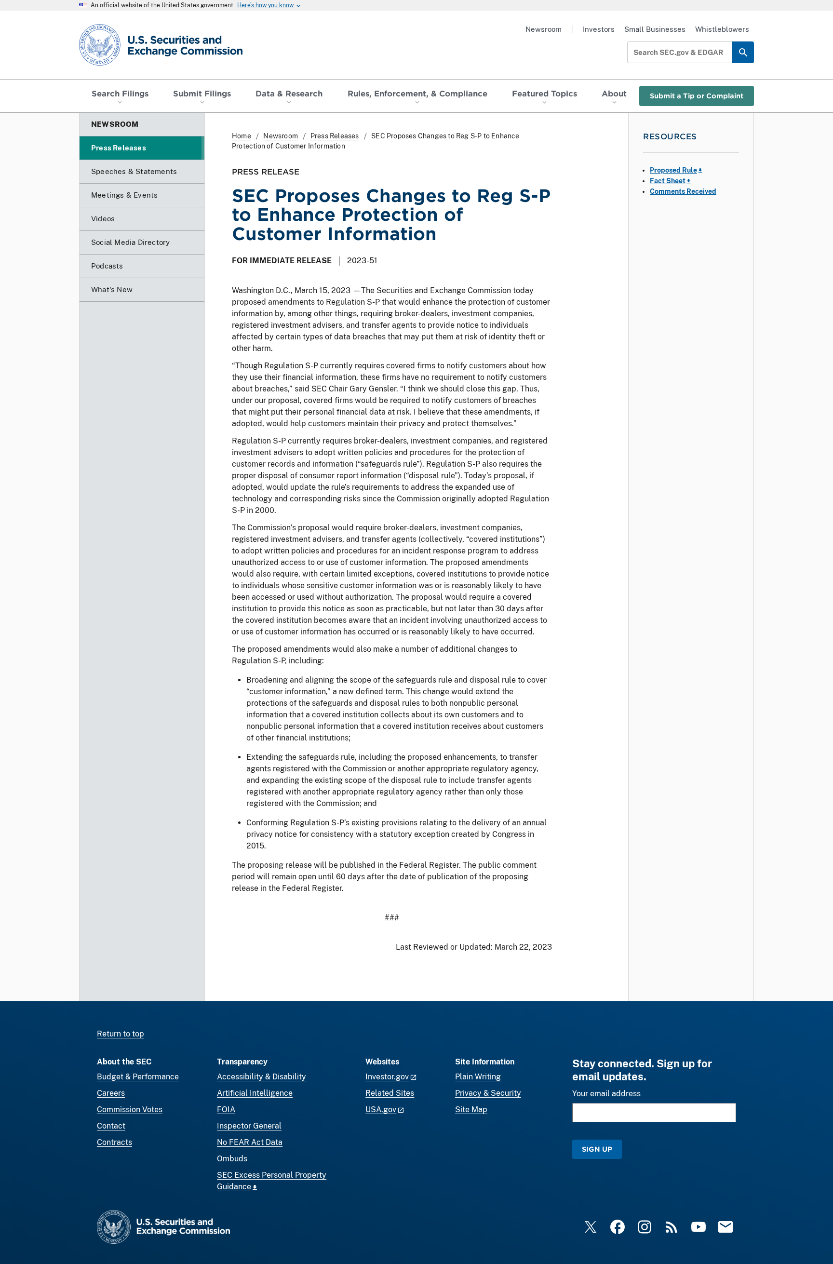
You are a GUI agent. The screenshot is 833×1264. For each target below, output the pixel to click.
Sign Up (597, 1149)
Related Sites (389, 1093)
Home (241, 136)
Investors (599, 29)
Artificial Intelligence (255, 1093)
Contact (111, 1125)
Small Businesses (654, 29)
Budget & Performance (138, 1076)
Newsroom (543, 29)
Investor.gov (387, 1076)
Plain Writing (478, 1076)
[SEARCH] (743, 52)
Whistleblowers (722, 29)
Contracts (114, 1142)
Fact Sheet (667, 181)
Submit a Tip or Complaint (696, 96)
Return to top (120, 1033)
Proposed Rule (673, 170)
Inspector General (249, 1125)
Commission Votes (129, 1109)
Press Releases (334, 136)
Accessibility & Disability (261, 1076)
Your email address (606, 1093)
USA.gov (380, 1109)
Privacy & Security (488, 1093)
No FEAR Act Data (249, 1142)
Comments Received (683, 191)
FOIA (226, 1109)
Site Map (471, 1109)
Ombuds (232, 1158)
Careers (111, 1093)
